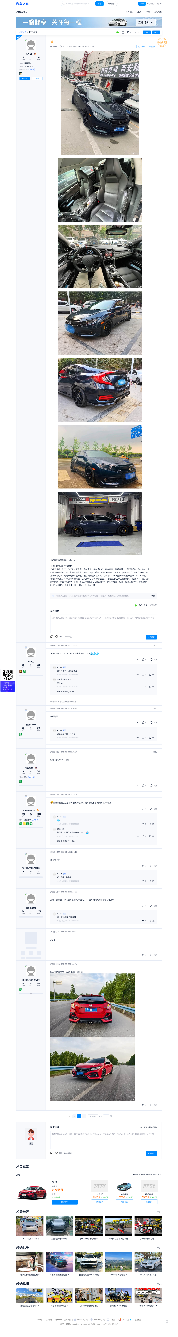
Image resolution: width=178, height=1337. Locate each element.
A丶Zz (29, 54)
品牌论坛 (129, 12)
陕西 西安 (28, 63)
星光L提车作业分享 (59, 1239)
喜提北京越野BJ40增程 (89, 1275)
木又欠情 (29, 768)
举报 (153, 596)
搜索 (99, 4)
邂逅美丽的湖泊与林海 (30, 1306)
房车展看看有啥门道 (89, 1306)
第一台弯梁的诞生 (148, 1239)
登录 (142, 4)
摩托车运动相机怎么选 (118, 1239)
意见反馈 (138, 1320)
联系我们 (49, 1320)
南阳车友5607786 (31, 980)
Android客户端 (99, 1320)
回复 (38, 58)
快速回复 (147, 32)
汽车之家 (22, 3)
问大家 (147, 12)
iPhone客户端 (82, 1320)
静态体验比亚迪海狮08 (59, 1275)
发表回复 (151, 637)
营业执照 (67, 1320)
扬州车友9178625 (31, 868)
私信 (37, 79)
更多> (159, 1212)
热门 (31, 58)
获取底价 (65, 1202)
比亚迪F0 (27, 820)
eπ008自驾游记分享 (118, 1275)
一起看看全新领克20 (59, 1306)
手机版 (113, 1320)
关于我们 (40, 1320)
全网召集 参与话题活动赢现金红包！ (64, 702)
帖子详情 (33, 32)
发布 (155, 32)
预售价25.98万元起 (118, 1306)
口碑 (139, 12)
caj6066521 (29, 810)
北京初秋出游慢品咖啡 (30, 1275)
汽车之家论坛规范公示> (148, 1127)
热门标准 (141, 47)
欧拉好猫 (149, 1194)
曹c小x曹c (61, 829)
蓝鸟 (25, 69)
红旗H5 (100, 1194)
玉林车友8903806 (64, 679)
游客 (31, 1143)
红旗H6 (124, 1194)
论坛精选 (158, 12)
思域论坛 (21, 11)
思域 (25, 777)
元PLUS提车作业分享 (30, 1239)
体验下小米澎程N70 (148, 1306)
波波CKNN (31, 724)
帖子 (23, 58)
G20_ (31, 661)
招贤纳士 (58, 1320)
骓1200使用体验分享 (89, 1239)
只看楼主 (152, 47)
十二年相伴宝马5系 (148, 1275)
